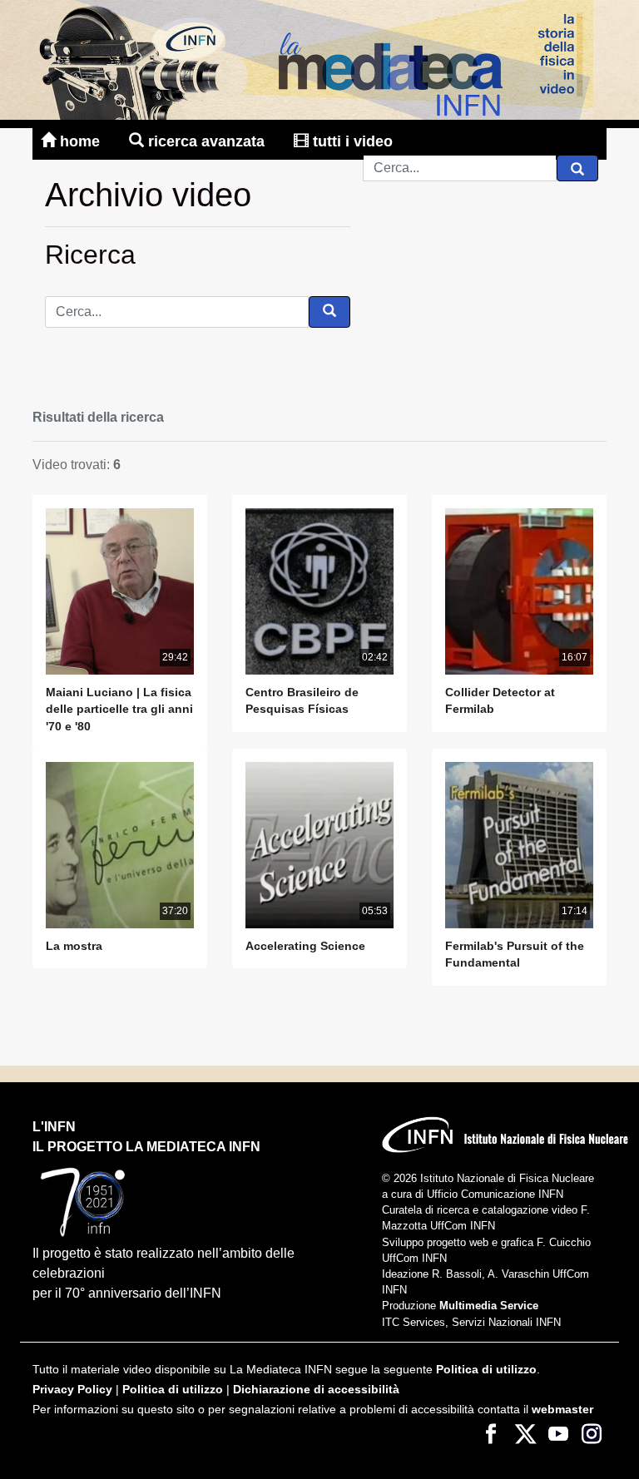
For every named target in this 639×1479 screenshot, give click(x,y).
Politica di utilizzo (486, 1369)
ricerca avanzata (206, 141)
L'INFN (54, 1127)
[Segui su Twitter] (525, 1433)
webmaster (562, 1409)
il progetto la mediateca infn (146, 1147)
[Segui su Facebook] (492, 1433)
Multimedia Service (488, 1305)
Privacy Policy (72, 1389)
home (80, 141)
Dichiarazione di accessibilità (316, 1389)
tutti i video (351, 141)
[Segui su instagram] (592, 1433)
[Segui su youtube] (558, 1433)
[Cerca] (577, 168)
